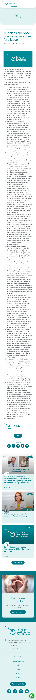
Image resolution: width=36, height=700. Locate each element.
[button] (9, 446)
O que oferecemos (18, 661)
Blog (18, 677)
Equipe (18, 665)
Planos (18, 669)
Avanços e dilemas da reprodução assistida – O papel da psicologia (16, 514)
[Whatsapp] (15, 691)
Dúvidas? (18, 673)
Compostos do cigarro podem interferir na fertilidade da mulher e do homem (17, 548)
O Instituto (18, 657)
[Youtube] (27, 691)
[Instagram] (9, 691)
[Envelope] (21, 691)
